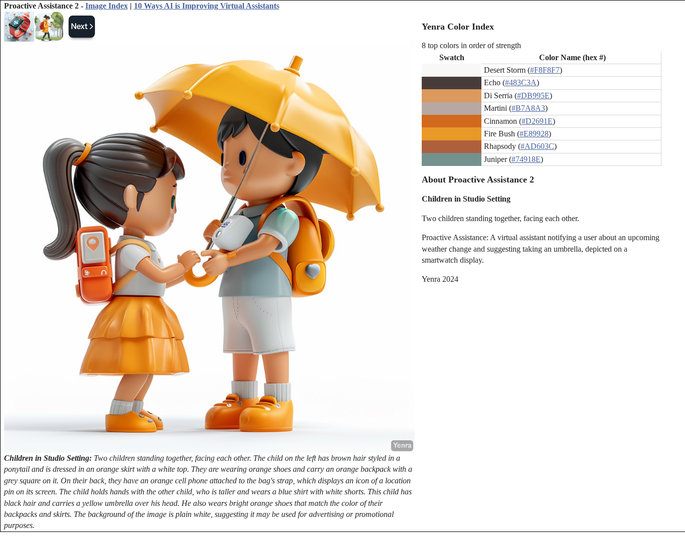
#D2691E (537, 121)
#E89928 (534, 133)
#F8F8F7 (545, 70)
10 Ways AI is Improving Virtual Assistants (206, 6)
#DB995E (533, 95)
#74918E (526, 159)
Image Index (106, 6)
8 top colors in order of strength (471, 45)
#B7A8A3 (528, 108)
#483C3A (521, 82)
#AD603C (537, 146)
